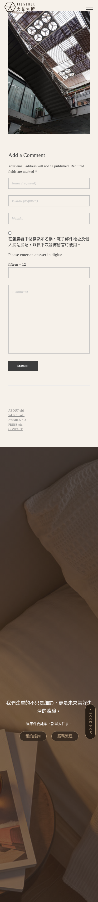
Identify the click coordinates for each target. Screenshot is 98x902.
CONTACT (15, 429)
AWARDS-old (17, 420)
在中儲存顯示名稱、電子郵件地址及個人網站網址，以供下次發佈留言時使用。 (48, 242)
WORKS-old (16, 415)
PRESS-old (15, 424)
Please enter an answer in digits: (35, 254)
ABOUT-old (16, 410)
